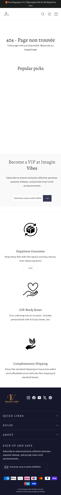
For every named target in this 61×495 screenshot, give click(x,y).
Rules (8, 425)
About (8, 434)
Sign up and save (18, 445)
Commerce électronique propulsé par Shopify (30, 491)
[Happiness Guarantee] (30, 231)
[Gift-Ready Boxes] (30, 290)
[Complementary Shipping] (30, 344)
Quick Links (13, 416)
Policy (30, 268)
